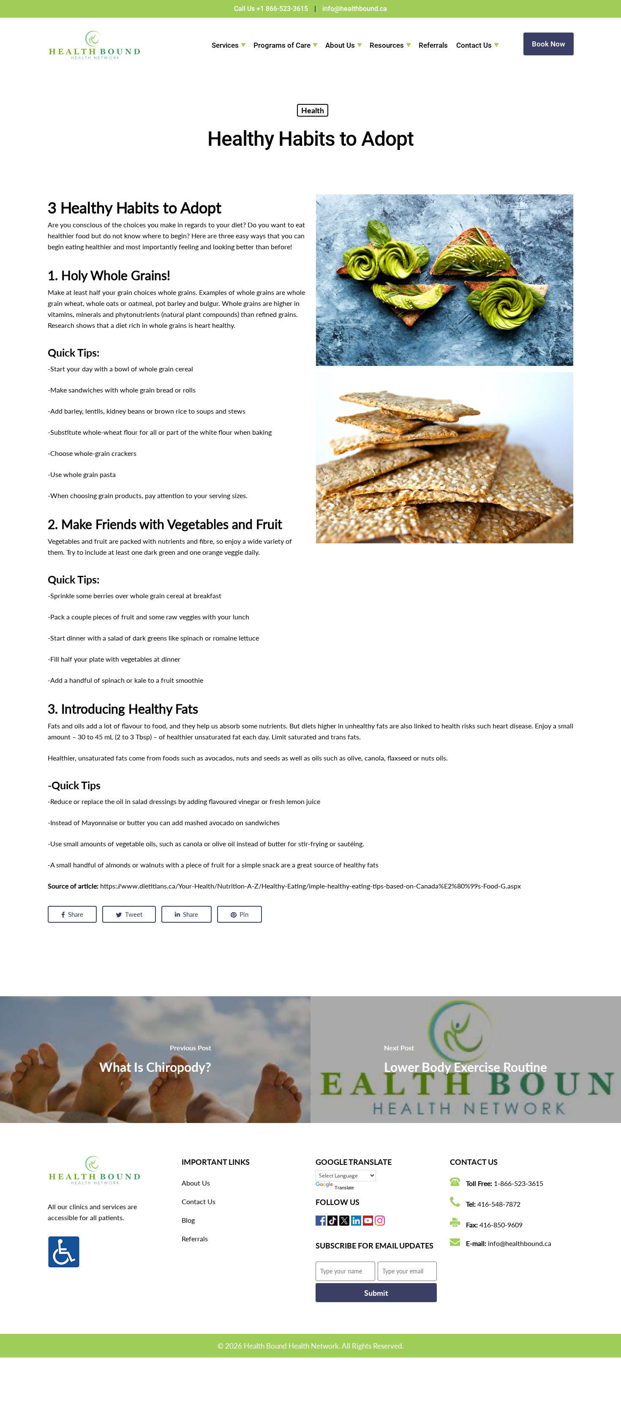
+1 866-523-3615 (282, 9)
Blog (188, 1220)
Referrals (433, 45)
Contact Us (474, 45)
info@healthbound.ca (354, 9)
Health (312, 110)
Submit (376, 1292)
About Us (340, 45)
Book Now (548, 44)
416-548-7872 (498, 1204)
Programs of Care (281, 45)
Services (225, 45)
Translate (344, 1187)
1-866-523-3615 (518, 1183)
